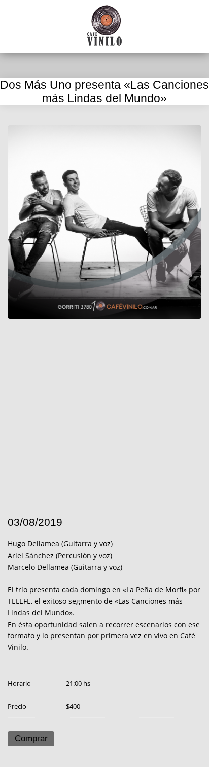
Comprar (31, 738)
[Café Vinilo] (104, 25)
